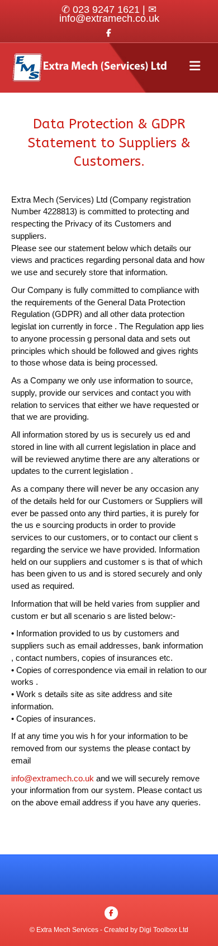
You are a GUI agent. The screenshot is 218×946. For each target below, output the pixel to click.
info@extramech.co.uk (109, 18)
